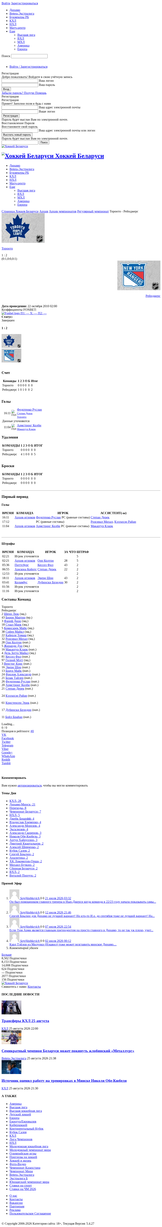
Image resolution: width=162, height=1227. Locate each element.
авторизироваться (29, 785)
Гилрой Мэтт (14, 660)
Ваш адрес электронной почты (59, 107)
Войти (6, 3)
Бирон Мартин (15, 617)
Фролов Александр (18, 674)
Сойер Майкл (15, 631)
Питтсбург (22, 565)
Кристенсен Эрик (17, 702)
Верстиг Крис (13, 663)
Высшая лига (26, 35)
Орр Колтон (46, 560)
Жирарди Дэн (13, 646)
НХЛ (12, 24)
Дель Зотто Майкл (16, 653)
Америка (23, 45)
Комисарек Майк (15, 628)
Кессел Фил (45, 565)
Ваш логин (46, 80)
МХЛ (21, 42)
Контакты (34, 986)
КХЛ (12, 20)
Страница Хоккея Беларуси (20, 211)
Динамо (14, 10)
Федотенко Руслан (29, 409)
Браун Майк (14, 670)
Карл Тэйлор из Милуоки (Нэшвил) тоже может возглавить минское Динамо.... (63, 944)
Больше (7, 954)
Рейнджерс (153, 296)
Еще (12, 31)
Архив (43, 211)
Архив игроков (25, 517)
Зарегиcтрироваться (24, 3)
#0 (32, 731)
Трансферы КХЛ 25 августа (25, 1021)
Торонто (7, 248)
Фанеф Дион (12, 621)
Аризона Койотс (26, 569)
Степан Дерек (24, 413)
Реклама (15, 1210)
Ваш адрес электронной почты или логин (67, 130)
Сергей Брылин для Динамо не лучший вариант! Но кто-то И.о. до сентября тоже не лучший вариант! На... (82, 916)
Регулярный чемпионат (93, 211)
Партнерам (16, 1206)
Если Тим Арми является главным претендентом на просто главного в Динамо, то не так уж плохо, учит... (81, 930)
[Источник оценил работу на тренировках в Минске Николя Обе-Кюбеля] (11, 1073)
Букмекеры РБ (19, 17)
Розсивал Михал (102, 521)
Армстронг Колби (29, 425)
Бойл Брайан (14, 717)
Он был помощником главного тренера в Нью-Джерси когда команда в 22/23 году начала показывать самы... (82, 901)
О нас (13, 1195)
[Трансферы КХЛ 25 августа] (11, 1013)
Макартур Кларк (26, 429)
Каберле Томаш (16, 635)
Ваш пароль (47, 84)
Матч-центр (17, 27)
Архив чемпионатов (62, 211)
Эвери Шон (45, 578)
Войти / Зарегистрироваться (28, 66)
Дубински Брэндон (50, 582)
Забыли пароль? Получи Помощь (24, 93)
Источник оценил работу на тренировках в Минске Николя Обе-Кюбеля (64, 1081)
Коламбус (21, 582)
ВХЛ (20, 38)
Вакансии (16, 1202)
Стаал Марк (14, 624)
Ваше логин (47, 111)
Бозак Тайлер (15, 678)
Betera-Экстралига (21, 13)
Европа (22, 49)
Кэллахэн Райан (125, 521)
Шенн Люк (11, 614)
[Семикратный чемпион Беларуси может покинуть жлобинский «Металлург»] (11, 1043)
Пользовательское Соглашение (30, 1213)
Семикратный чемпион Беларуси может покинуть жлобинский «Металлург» (68, 1051)
